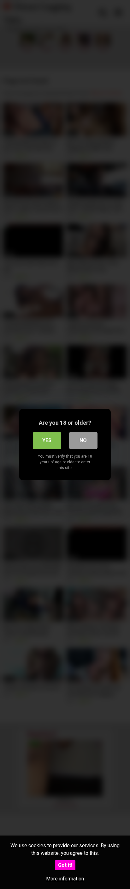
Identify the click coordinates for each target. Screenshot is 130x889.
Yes (46, 440)
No (83, 440)
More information (65, 879)
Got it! (65, 865)
